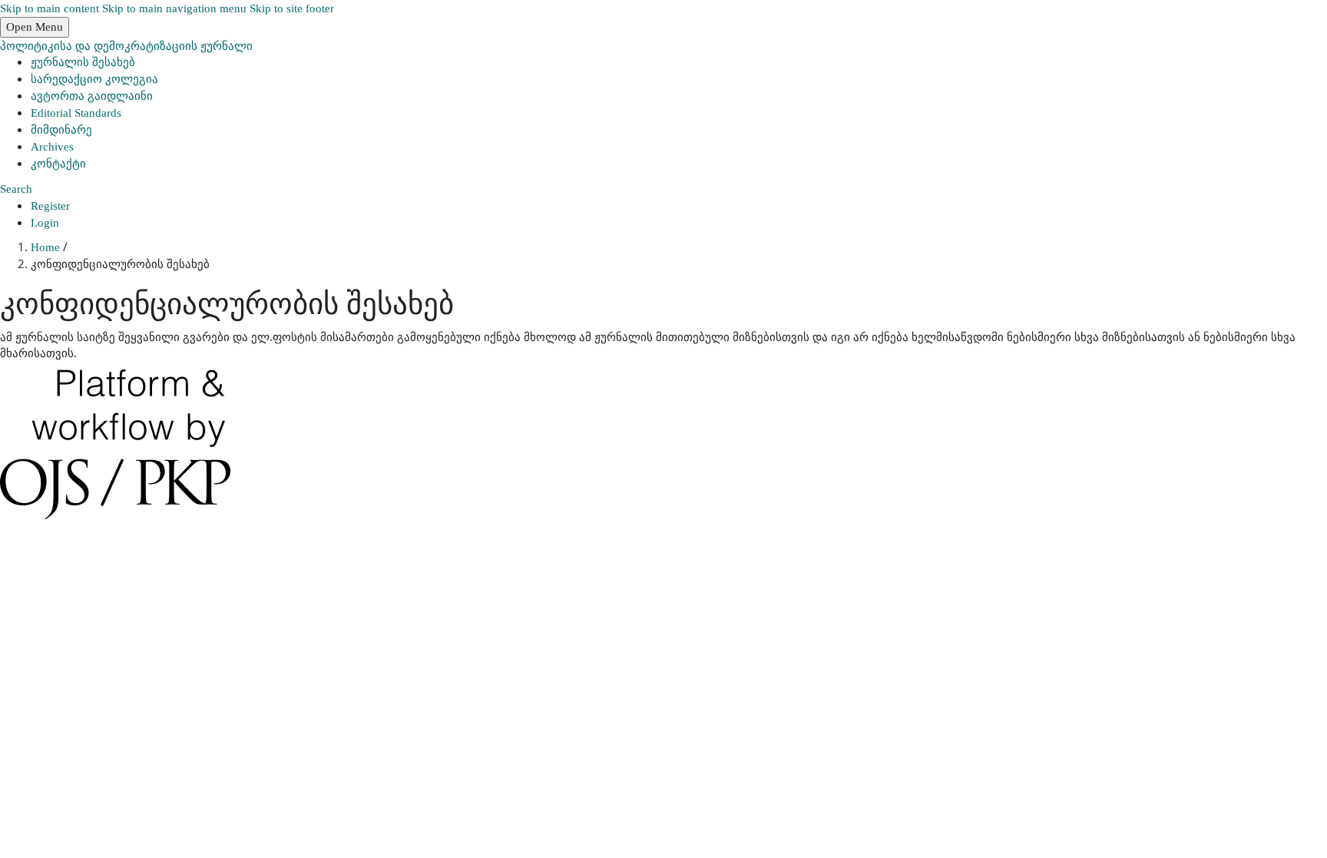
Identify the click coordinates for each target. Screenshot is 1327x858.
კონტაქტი (58, 163)
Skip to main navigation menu (174, 8)
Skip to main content (49, 8)
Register (50, 206)
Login (45, 223)
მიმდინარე (61, 130)
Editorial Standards (76, 113)
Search (16, 189)
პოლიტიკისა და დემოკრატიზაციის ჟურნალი (126, 45)
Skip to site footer (292, 8)
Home (47, 247)
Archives (52, 147)
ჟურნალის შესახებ (83, 62)
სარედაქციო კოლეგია (94, 79)
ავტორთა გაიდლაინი (92, 96)
